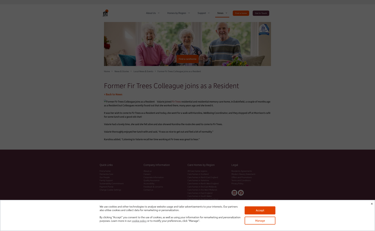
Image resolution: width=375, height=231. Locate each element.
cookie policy (139, 220)
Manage (260, 220)
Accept (260, 210)
